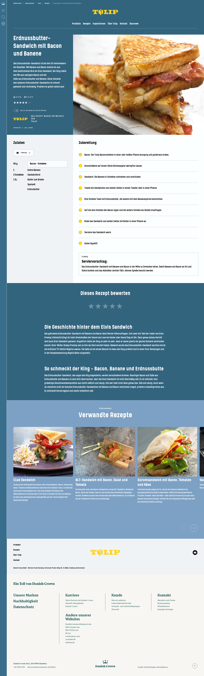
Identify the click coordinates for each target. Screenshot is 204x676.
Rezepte (47, 3)
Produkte (76, 23)
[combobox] (23, 152)
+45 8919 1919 (19, 667)
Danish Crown (17, 3)
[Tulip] (20, 119)
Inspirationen (99, 23)
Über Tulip (112, 23)
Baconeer (134, 23)
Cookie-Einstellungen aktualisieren (153, 667)
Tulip (39, 3)
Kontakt (123, 23)
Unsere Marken (29, 3)
